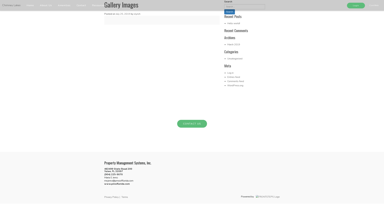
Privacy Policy (111, 197)
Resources (98, 5)
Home (30, 5)
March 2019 (233, 44)
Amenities (64, 5)
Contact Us (192, 123)
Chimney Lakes (11, 5)
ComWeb (374, 5)
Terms (125, 197)
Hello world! (233, 23)
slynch (137, 14)
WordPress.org (235, 85)
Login (356, 5)
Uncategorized (234, 58)
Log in (230, 73)
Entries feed (233, 77)
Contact (81, 5)
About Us (46, 5)
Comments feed (235, 81)
